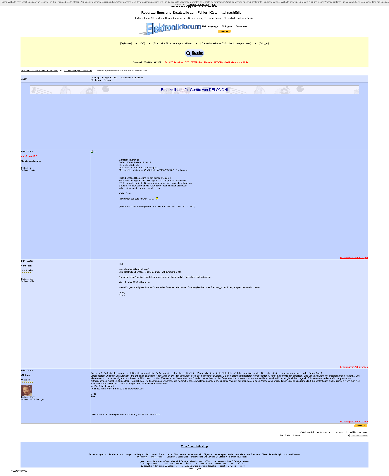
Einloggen (227, 26)
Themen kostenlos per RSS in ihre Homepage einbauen (225, 43)
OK (214, 4)
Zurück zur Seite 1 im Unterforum (315, 432)
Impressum (142, 457)
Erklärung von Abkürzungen (354, 257)
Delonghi (108, 80)
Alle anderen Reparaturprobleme (78, 70)
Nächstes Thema (359, 432)
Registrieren (241, 26)
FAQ (142, 43)
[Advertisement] (194, 121)
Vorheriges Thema (344, 432)
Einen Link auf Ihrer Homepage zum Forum (172, 43)
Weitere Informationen (198, 4)
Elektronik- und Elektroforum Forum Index (39, 70)
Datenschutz (156, 457)
